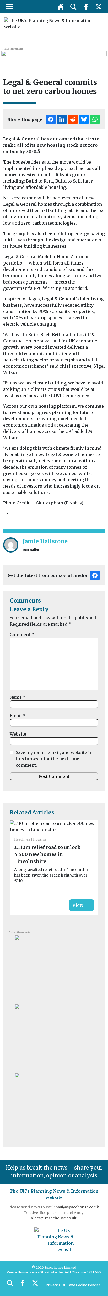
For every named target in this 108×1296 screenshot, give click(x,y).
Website (18, 734)
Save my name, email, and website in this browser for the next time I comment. (54, 759)
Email (18, 715)
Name (17, 697)
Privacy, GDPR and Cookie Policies (73, 1285)
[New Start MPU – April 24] (54, 967)
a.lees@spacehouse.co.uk (54, 1218)
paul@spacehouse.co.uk (77, 1207)
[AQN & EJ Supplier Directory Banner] (53, 57)
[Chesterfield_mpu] (54, 1036)
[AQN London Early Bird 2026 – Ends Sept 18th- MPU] (54, 1105)
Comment (22, 634)
